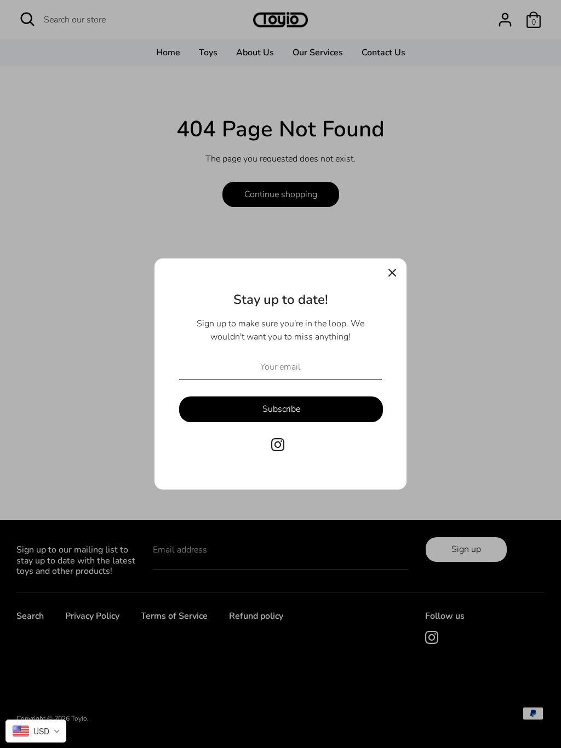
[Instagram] (277, 444)
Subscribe (281, 409)
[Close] (392, 273)
